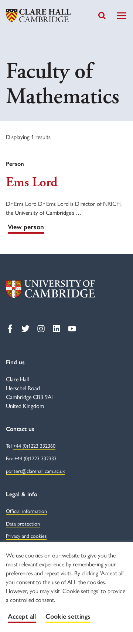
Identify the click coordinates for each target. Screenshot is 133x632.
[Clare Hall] (38, 15)
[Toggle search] (102, 15)
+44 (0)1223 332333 (35, 458)
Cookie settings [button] (68, 616)
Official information (26, 511)
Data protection (23, 524)
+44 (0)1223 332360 (34, 446)
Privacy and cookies (26, 536)
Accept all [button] (22, 616)
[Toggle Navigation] (121, 15)
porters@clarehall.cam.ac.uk (35, 471)
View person (26, 227)
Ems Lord (31, 182)
